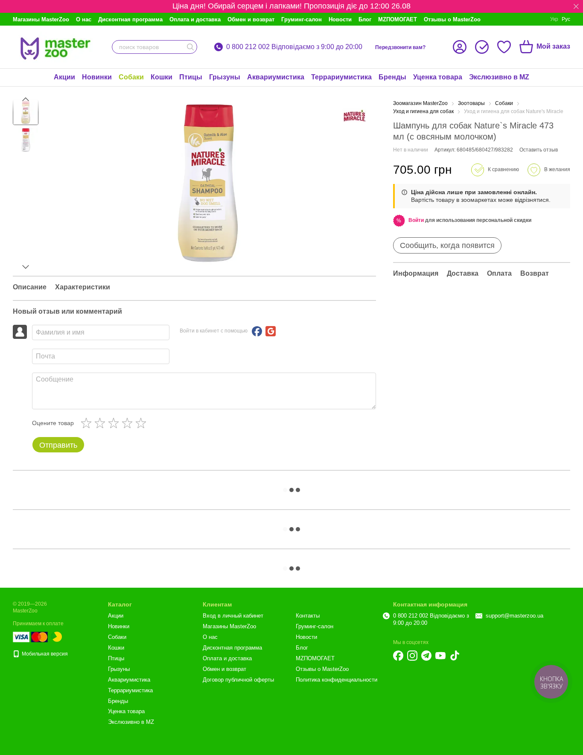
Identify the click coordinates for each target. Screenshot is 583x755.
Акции (64, 77)
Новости (340, 19)
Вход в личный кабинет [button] (233, 615)
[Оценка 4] (129, 423)
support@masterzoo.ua (514, 615)
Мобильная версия (44, 654)
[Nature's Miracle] (355, 115)
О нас (83, 19)
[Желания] (504, 47)
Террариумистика (341, 77)
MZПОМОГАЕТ (397, 19)
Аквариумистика (275, 77)
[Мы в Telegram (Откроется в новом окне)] (426, 655)
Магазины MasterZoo (41, 19)
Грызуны (224, 77)
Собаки (131, 77)
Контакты (308, 615)
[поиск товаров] (190, 47)
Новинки (97, 77)
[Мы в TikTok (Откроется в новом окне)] (454, 655)
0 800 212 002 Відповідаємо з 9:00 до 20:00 (294, 47)
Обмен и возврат (250, 19)
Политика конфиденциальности (336, 679)
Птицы (190, 77)
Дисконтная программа (130, 19)
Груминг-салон (301, 19)
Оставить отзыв (538, 150)
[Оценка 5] (142, 423)
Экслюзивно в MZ (499, 77)
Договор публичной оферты (238, 679)
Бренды (392, 77)
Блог (365, 19)
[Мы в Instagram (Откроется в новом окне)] (412, 655)
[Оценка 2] (101, 423)
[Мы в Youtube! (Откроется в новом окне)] (440, 655)
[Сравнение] (482, 47)
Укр (554, 19)
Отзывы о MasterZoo (452, 19)
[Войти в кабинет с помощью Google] (270, 331)
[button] (576, 6)
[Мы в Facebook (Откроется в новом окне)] (398, 655)
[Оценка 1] (88, 423)
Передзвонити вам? (400, 47)
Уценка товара (437, 77)
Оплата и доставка (195, 19)
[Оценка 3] (115, 423)
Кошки (161, 77)
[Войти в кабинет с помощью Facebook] (257, 331)
